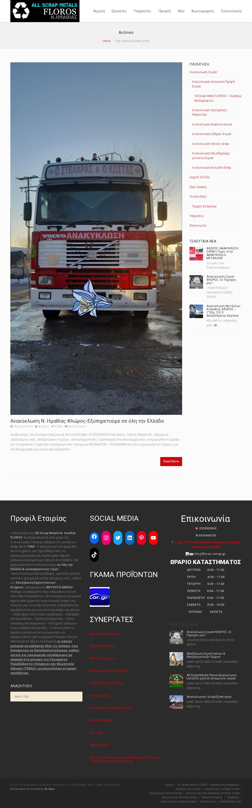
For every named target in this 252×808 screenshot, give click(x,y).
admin (45, 426)
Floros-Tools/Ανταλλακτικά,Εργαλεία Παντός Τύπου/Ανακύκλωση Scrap (125, 759)
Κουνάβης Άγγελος (105, 634)
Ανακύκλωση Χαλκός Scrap (210, 144)
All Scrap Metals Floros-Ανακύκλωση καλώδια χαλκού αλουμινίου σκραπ (211, 676)
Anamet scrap (101, 720)
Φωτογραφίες (202, 11)
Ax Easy (50, 789)
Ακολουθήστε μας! (231, 801)
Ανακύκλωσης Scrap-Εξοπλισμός (209, 697)
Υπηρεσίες (142, 11)
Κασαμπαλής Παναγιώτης (110, 671)
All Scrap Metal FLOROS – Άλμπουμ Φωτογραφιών (217, 98)
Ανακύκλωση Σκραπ (203, 72)
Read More (171, 461)
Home (106, 41)
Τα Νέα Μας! (198, 196)
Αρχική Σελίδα (199, 177)
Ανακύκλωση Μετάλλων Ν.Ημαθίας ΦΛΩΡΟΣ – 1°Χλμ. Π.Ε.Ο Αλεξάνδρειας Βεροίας (223, 311)
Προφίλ (164, 11)
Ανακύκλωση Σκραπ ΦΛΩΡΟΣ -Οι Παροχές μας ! (221, 280)
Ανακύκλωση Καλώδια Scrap (211, 167)
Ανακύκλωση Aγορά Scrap (111, 708)
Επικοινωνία (231, 11)
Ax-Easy (96, 733)
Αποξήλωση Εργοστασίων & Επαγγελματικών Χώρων (206, 655)
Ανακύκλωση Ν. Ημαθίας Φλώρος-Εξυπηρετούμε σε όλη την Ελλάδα (87, 421)
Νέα (181, 11)
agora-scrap (99, 745)
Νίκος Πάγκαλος (103, 658)
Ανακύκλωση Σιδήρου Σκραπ (211, 134)
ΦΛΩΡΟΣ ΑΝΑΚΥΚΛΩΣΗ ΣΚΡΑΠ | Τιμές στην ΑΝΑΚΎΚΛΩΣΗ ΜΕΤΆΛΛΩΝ (222, 253)
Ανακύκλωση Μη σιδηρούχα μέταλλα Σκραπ (211, 156)
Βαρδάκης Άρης (102, 646)
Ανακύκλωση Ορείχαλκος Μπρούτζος (209, 112)
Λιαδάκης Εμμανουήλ (106, 683)
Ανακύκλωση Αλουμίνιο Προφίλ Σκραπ (213, 84)
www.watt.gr (100, 696)
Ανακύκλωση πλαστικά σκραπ (212, 124)
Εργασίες (119, 11)
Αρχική (99, 11)
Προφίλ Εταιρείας (204, 206)
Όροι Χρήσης (198, 187)
